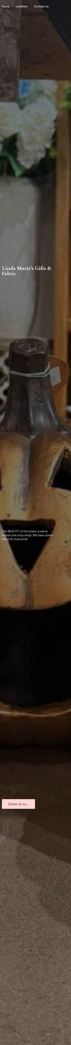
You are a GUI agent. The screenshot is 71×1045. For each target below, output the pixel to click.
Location (21, 6)
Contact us (41, 6)
